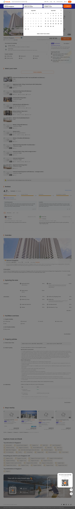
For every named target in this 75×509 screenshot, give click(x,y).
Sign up (65, 1)
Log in (70, 1)
